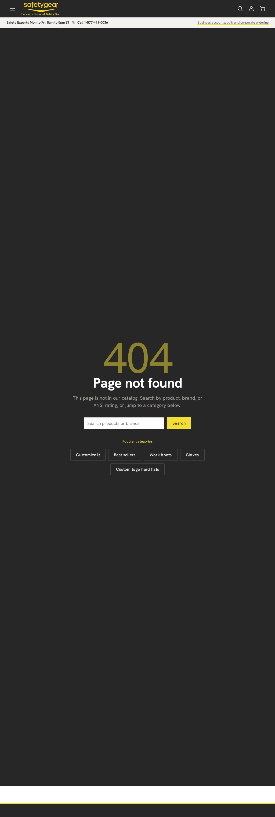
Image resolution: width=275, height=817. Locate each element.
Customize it (88, 455)
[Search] (240, 8)
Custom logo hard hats (137, 469)
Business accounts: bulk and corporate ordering (233, 22)
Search (179, 423)
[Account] (251, 8)
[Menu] (12, 8)
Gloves (192, 455)
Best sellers (125, 455)
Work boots (161, 455)
